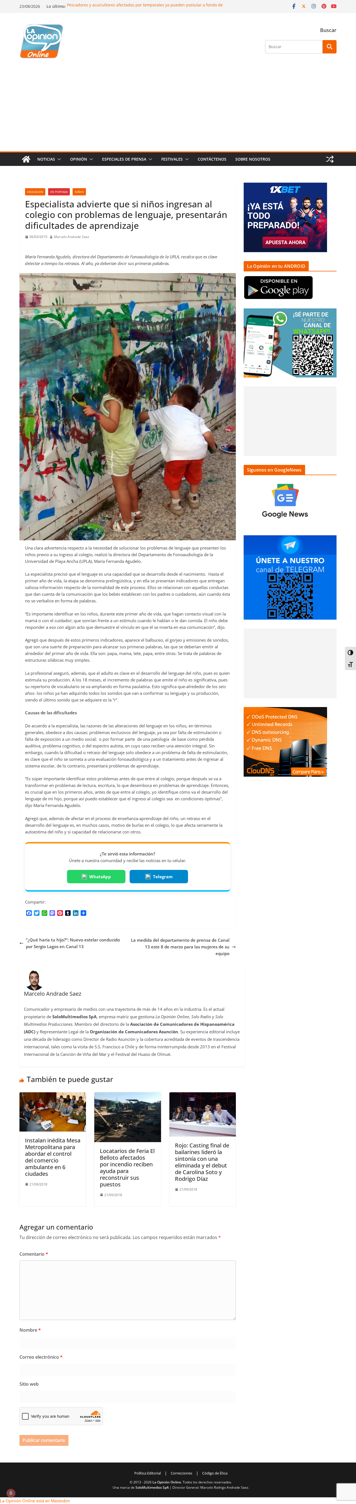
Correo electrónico (41, 1357)
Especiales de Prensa (124, 159)
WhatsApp (100, 876)
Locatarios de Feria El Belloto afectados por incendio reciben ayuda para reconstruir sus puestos (127, 1167)
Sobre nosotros (252, 159)
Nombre (30, 1330)
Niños (79, 192)
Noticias (46, 159)
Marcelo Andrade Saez (71, 236)
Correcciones (181, 1473)
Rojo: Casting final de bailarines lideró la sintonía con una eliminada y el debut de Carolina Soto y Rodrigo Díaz (202, 1162)
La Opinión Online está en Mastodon (35, 1500)
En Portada (59, 192)
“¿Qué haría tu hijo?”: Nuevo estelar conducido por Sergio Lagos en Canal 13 (73, 943)
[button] (58, 159)
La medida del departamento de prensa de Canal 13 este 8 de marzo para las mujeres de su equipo (180, 946)
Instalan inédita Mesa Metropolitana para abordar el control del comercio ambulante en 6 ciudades (52, 1157)
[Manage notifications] (10, 1493)
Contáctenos (212, 159)
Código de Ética (215, 1473)
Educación (35, 192)
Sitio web (29, 1384)
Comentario (33, 1254)
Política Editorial (147, 1473)
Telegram (163, 876)
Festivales (172, 159)
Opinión (78, 159)
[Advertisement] (178, 110)
